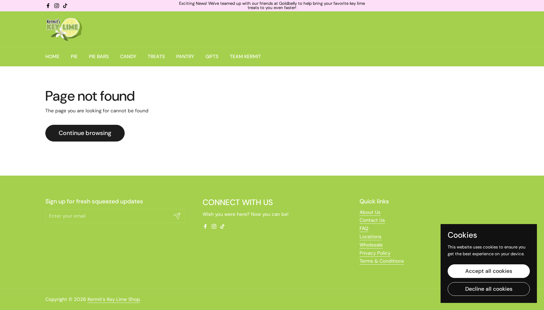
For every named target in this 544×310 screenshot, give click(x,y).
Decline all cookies (489, 288)
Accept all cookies (488, 271)
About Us (370, 212)
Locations (371, 236)
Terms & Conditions (382, 261)
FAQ (364, 228)
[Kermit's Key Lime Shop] (63, 29)
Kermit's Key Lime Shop (114, 299)
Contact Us (372, 220)
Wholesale (371, 245)
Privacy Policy (375, 253)
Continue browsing (85, 133)
